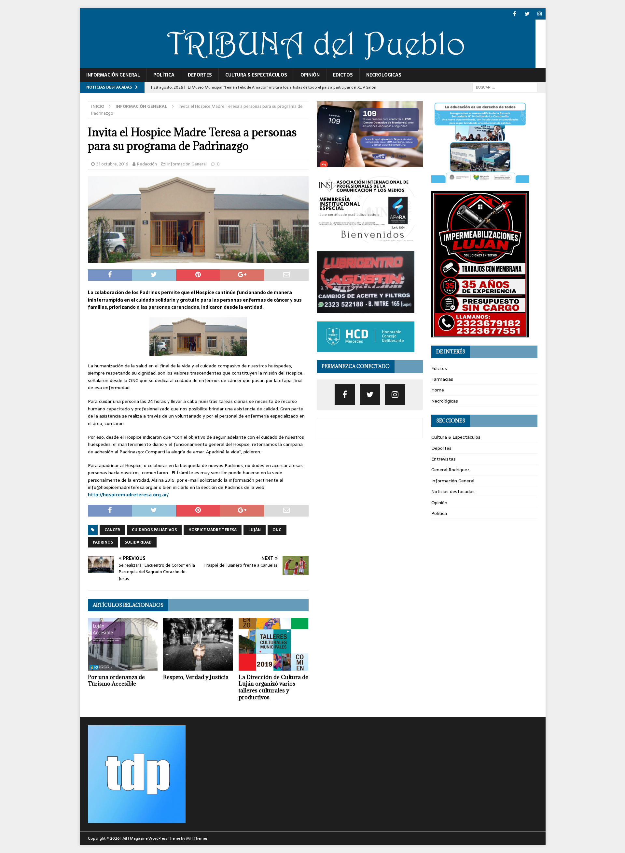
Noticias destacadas (453, 491)
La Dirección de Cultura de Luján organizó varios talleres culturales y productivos (273, 687)
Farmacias (442, 379)
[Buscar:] (504, 87)
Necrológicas (383, 74)
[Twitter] (527, 14)
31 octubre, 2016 (112, 164)
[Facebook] (514, 14)
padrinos (103, 542)
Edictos (343, 74)
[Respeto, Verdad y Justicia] (198, 644)
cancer (112, 530)
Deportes (200, 74)
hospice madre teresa (212, 530)
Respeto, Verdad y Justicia (196, 677)
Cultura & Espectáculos (256, 74)
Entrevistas (443, 458)
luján (254, 530)
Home (437, 389)
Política (163, 74)
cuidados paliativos (154, 530)
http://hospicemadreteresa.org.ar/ (128, 494)
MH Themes (196, 838)
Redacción (147, 164)
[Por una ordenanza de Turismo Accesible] (123, 644)
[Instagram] (540, 14)
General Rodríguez (450, 469)
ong (277, 530)
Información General (113, 74)
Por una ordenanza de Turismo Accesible (116, 681)
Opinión (310, 74)
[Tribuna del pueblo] (307, 64)
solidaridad (138, 542)
